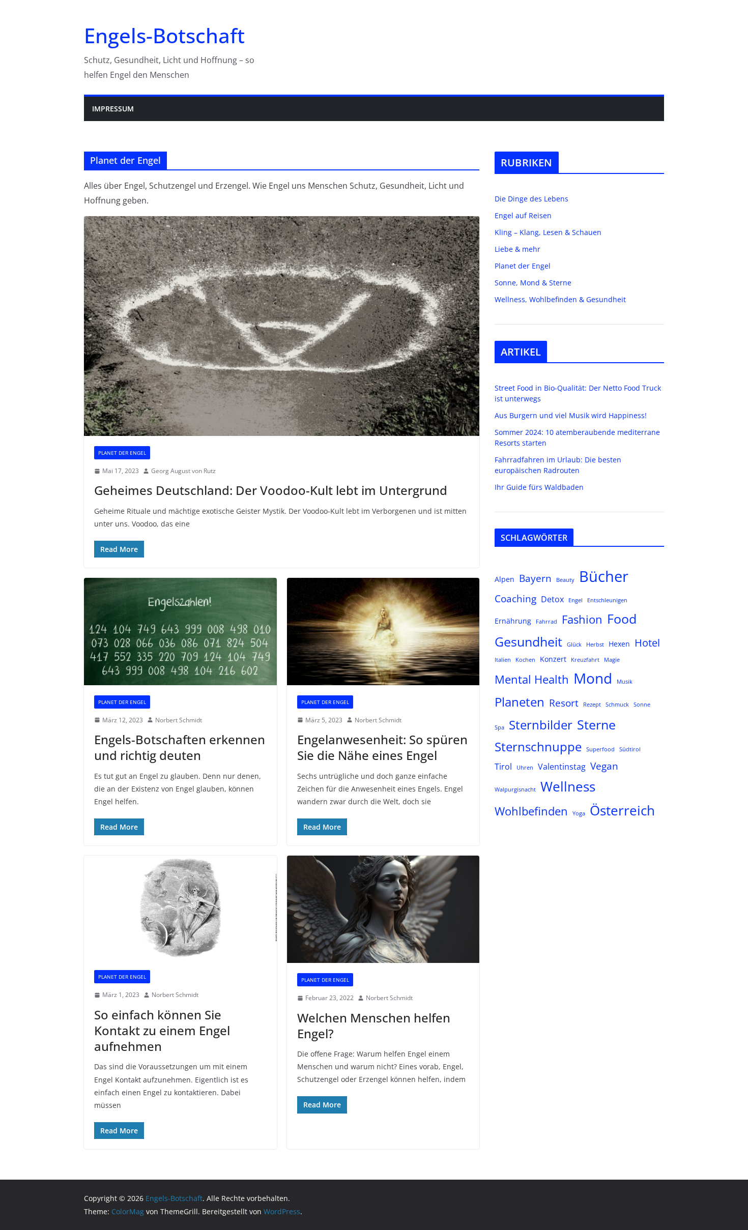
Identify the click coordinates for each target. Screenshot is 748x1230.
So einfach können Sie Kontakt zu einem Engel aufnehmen (162, 1030)
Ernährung (513, 621)
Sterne (596, 724)
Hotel (647, 642)
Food (622, 618)
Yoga (578, 813)
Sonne (642, 704)
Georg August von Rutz (183, 470)
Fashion (582, 619)
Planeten (519, 702)
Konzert (553, 659)
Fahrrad (546, 621)
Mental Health (532, 679)
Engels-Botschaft (164, 35)
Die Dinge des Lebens (531, 198)
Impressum (113, 108)
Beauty (565, 579)
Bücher (603, 576)
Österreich (622, 810)
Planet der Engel (122, 452)
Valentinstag (562, 766)
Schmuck (617, 704)
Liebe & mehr (517, 249)
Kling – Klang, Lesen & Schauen (548, 232)
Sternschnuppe (538, 747)
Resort (564, 702)
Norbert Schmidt (178, 720)
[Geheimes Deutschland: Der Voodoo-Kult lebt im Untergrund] (281, 326)
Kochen (525, 659)
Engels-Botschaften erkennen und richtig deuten (179, 747)
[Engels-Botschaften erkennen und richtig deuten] (180, 631)
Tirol (503, 766)
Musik (624, 681)
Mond (592, 678)
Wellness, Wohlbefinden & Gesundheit (560, 299)
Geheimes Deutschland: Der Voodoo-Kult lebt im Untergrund (270, 490)
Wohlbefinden (531, 811)
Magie (612, 659)
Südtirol (630, 749)
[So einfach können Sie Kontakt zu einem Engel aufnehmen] (180, 908)
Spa (499, 727)
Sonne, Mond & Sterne (533, 282)
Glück (574, 644)
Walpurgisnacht (515, 789)
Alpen (504, 579)
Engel (575, 600)
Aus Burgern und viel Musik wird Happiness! (571, 415)
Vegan (604, 765)
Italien (503, 659)
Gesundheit (528, 641)
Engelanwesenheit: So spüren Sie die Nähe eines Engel (382, 747)
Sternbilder (540, 725)
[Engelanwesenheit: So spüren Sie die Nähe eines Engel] (383, 631)
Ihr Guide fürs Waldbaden (539, 487)
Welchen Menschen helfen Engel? (373, 1025)
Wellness (567, 786)
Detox (552, 599)
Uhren (524, 767)
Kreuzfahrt (585, 659)
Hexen (619, 644)
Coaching (515, 598)
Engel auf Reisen (523, 215)
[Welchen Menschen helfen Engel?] (383, 909)
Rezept (592, 704)
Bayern (535, 578)
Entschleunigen (607, 600)
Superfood (600, 749)
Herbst (595, 644)
